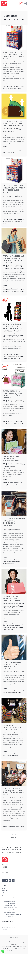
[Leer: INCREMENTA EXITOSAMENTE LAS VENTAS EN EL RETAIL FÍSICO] (14, 710)
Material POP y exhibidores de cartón (12, 63)
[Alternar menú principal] (25, 3)
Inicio (3, 888)
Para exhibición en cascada (10, 899)
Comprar (4, 929)
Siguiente (14, 837)
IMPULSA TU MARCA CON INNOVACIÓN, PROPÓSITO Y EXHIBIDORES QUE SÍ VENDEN (14, 189)
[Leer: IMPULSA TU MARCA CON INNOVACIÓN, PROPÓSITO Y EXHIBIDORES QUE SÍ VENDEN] (14, 170)
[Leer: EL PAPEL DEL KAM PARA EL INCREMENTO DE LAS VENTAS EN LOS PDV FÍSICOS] (14, 647)
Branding (5, 265)
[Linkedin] (13, 880)
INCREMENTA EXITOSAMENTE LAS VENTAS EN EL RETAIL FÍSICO (13, 727)
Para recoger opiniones (9, 912)
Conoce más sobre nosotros (9, 927)
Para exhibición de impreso (10, 911)
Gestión (22, 61)
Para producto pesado (9, 903)
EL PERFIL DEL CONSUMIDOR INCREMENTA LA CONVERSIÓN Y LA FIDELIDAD (14, 522)
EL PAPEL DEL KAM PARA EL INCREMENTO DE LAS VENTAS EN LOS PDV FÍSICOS (13, 665)
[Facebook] (3, 880)
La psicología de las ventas (12, 733)
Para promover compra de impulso (12, 909)
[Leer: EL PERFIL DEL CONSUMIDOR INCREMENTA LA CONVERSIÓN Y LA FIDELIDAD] (14, 503)
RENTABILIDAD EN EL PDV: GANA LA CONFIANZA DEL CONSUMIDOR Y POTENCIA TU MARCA (13, 55)
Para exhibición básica (9, 916)
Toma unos (5, 890)
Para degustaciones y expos (10, 907)
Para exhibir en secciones (10, 898)
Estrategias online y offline (9, 195)
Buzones (4, 894)
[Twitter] (6, 880)
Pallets (3, 892)
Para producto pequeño (9, 901)
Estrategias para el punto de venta (11, 61)
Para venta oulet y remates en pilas (12, 914)
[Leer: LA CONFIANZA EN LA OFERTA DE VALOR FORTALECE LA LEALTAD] (14, 441)
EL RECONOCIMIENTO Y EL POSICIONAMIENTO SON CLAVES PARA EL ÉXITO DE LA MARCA (13, 394)
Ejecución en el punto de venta (10, 603)
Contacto (4, 924)
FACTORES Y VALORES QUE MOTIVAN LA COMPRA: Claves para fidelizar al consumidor (13, 259)
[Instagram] (10, 880)
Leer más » (5, 84)
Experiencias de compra (9, 130)
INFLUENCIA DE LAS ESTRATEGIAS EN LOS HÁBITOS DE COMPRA (11, 598)
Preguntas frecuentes (7, 926)
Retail (18, 336)
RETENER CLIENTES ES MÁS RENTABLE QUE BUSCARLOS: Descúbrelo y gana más (14, 123)
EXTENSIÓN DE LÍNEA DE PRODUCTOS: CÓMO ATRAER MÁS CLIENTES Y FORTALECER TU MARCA (12, 327)
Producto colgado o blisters (10, 905)
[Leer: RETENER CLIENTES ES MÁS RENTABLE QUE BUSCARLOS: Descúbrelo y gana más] (14, 106)
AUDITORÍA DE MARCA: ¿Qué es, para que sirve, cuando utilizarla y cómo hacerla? (13, 791)
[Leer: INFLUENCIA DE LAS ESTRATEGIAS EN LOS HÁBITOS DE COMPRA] (14, 581)
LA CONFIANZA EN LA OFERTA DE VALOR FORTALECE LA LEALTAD (12, 458)
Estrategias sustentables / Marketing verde (11, 605)
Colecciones (5, 896)
